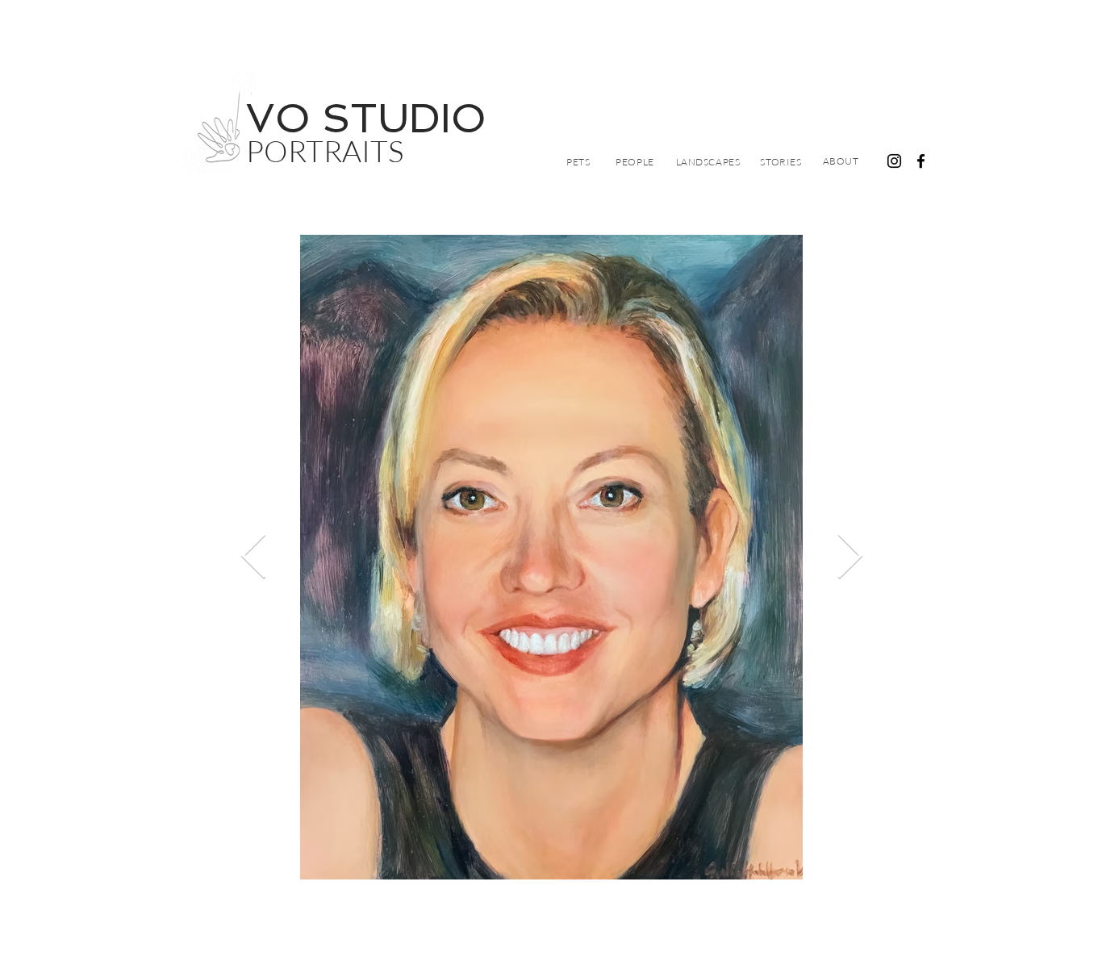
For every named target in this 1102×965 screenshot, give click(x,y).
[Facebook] (921, 161)
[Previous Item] (253, 557)
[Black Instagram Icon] (894, 161)
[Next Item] (849, 557)
